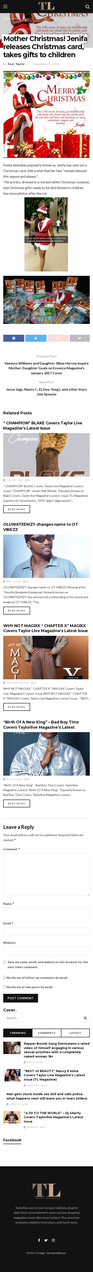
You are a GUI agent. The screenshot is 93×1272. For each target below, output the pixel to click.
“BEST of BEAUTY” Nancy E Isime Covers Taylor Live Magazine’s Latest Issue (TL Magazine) (54, 1075)
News (17, 18)
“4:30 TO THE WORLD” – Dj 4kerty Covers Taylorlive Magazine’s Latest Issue (53, 1117)
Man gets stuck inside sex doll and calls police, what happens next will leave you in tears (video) (46, 1096)
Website (9, 942)
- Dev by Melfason (55, 1253)
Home (7, 18)
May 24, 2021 (14, 779)
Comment (11, 849)
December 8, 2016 (46, 64)
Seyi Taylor (16, 64)
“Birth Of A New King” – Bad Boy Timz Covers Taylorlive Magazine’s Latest (41, 725)
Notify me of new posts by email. (30, 987)
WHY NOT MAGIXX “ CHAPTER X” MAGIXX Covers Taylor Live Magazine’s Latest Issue (45, 628)
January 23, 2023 (17, 682)
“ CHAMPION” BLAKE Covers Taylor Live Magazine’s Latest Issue (42, 425)
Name (8, 904)
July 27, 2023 (14, 480)
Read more (16, 509)
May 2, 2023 (13, 581)
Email (8, 923)
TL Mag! (40, 1253)
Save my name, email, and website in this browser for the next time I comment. (48, 964)
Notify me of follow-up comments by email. (37, 977)
